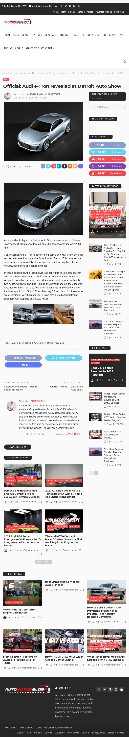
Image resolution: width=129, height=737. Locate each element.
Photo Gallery (61, 480)
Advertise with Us (104, 11)
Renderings (75, 480)
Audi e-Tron (17, 342)
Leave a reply (16, 447)
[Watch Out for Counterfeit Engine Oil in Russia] (22, 593)
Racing (10, 483)
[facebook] (107, 145)
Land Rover (95, 644)
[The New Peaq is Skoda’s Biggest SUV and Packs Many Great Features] (95, 324)
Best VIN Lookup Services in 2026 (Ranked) (102, 371)
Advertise (32, 48)
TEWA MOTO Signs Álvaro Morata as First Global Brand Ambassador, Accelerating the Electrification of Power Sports (114, 280)
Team (63, 11)
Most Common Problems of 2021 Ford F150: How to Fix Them (20, 659)
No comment (54, 94)
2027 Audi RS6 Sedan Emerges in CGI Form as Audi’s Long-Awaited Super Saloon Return (22, 541)
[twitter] (107, 152)
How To (111, 597)
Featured (116, 211)
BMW (50, 650)
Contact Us (119, 11)
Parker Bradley (15, 550)
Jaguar (94, 211)
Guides (102, 597)
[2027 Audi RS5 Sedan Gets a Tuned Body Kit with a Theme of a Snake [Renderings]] (64, 475)
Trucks (64, 35)
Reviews (36, 35)
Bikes (75, 35)
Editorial (48, 732)
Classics (105, 211)
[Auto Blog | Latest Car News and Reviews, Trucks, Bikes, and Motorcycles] (28, 688)
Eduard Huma (14, 617)
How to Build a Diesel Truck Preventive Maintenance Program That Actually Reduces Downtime (104, 612)
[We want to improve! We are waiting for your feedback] (95, 304)
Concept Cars (60, 526)
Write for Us (73, 732)
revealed (59, 342)
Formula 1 (11, 480)
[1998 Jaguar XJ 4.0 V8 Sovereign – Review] (95, 434)
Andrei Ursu (18, 94)
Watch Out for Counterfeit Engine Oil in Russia (19, 611)
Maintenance (96, 600)
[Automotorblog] (17, 21)
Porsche (11, 477)
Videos (104, 217)
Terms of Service (116, 732)
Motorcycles (90, 35)
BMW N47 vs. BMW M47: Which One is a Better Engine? (64, 658)
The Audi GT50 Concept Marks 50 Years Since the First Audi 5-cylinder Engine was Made (63, 541)
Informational (112, 360)
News (25, 35)
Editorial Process (85, 11)
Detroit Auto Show (35, 342)
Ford (8, 650)
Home (7, 35)
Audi (6, 79)
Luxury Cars (97, 214)
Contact (46, 48)
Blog (16, 35)
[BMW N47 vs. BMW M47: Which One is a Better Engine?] (64, 641)
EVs (121, 35)
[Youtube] (107, 173)
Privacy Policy (98, 732)
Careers (71, 11)
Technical (108, 35)
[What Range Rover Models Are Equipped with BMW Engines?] (95, 396)
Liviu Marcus (14, 502)
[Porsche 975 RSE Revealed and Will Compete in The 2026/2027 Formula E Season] (23, 475)
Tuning (8, 48)
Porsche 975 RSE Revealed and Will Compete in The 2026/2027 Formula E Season (22, 493)
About (55, 11)
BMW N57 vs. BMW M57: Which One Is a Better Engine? (115, 417)
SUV (91, 650)
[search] (124, 61)
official (50, 342)
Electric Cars (23, 477)
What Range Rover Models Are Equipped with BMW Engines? (106, 658)
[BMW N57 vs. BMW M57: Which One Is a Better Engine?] (95, 417)
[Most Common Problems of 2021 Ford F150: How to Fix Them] (22, 641)
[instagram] (107, 166)
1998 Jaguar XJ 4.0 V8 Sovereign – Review (106, 224)
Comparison (97, 360)
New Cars (50, 35)
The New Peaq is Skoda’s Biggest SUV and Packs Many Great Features (113, 327)
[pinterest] (107, 159)
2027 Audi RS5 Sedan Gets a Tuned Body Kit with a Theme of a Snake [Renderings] (63, 493)
